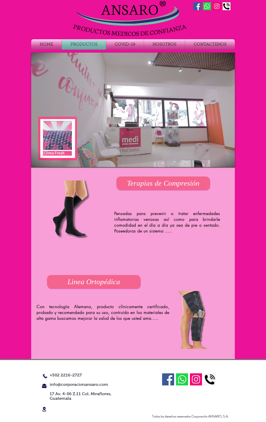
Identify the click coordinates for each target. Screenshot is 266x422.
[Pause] (36, 161)
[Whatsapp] (207, 6)
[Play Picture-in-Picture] (222, 161)
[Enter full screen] (229, 161)
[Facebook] (168, 379)
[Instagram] (217, 6)
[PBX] (226, 6)
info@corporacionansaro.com (79, 384)
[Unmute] (43, 161)
